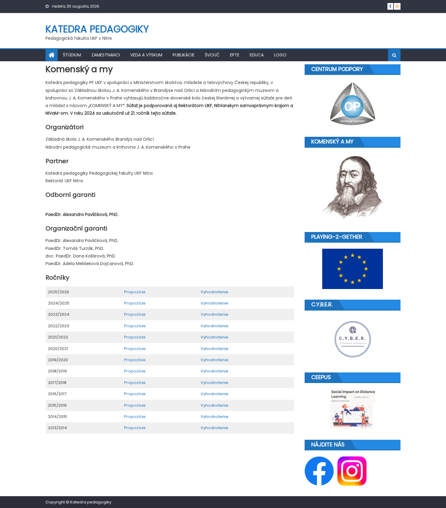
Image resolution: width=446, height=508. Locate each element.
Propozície (135, 292)
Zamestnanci (105, 55)
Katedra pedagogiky (97, 29)
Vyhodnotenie (214, 292)
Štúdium (72, 55)
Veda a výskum (146, 55)
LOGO (280, 55)
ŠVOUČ (212, 55)
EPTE (234, 55)
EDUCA (257, 55)
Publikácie (183, 55)
